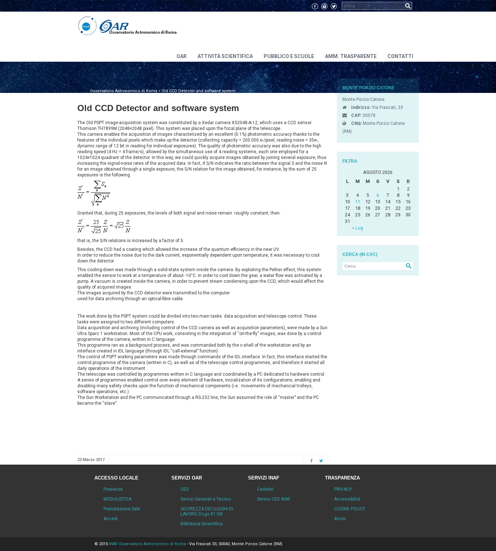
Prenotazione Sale (121, 508)
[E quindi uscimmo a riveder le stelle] (138, 26)
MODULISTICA (117, 499)
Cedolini (265, 489)
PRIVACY (343, 489)
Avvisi (340, 518)
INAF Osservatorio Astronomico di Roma (147, 544)
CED (184, 489)
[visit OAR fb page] (315, 6)
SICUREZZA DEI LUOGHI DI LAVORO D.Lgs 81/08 (206, 511)
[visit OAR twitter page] (333, 6)
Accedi (110, 518)
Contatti (400, 56)
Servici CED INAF (273, 499)
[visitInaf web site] (87, 26)
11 (357, 201)
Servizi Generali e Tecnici (205, 499)
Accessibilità (347, 499)
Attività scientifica (225, 56)
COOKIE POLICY (349, 508)
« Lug (357, 227)
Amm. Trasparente (351, 56)
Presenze (113, 489)
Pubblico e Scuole (289, 56)
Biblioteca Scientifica (201, 523)
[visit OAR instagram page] (324, 6)
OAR (181, 56)
